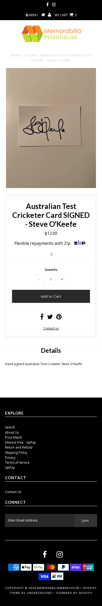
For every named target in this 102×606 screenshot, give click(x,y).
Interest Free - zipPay (20, 442)
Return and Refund (18, 447)
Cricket (30, 55)
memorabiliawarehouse (58, 588)
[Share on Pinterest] (59, 318)
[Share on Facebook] (42, 318)
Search (10, 427)
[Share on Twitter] (50, 318)
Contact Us (13, 492)
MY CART (66, 15)
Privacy (10, 457)
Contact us (51, 328)
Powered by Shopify (74, 593)
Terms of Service (17, 462)
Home (15, 55)
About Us (12, 432)
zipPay (10, 467)
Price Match (13, 437)
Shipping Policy (16, 452)
